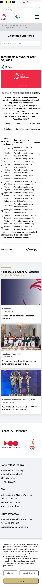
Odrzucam (10, 573)
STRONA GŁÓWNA (7, 26)
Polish (29, 2)
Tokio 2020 (16, 354)
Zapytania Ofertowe (22, 26)
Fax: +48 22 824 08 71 (10, 502)
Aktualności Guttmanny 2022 (23, 400)
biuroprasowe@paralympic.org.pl (15, 527)
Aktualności (6, 309)
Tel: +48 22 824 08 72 (10, 498)
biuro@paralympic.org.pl (11, 506)
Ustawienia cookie (29, 573)
